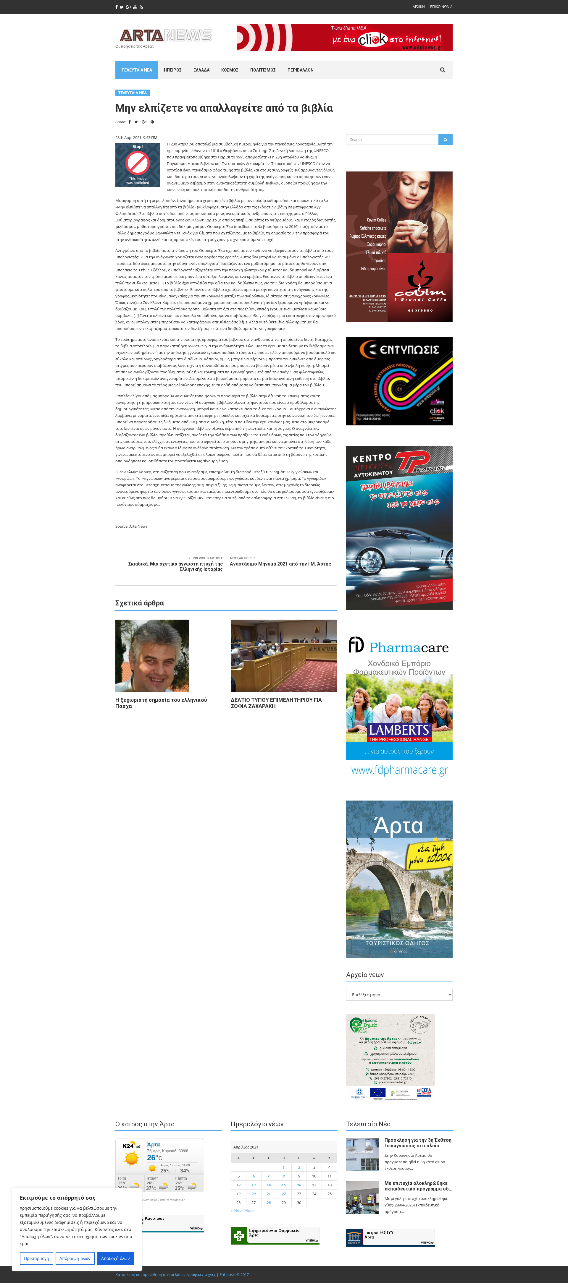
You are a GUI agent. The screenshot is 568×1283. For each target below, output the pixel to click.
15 (284, 1185)
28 (269, 1202)
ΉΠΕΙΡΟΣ (173, 70)
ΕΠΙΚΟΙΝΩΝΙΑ (441, 6)
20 (253, 1193)
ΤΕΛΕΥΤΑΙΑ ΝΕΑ (136, 70)
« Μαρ (236, 1210)
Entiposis (227, 1274)
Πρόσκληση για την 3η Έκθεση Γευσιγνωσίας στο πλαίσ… (418, 1142)
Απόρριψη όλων (75, 1258)
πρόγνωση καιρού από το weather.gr (160, 1199)
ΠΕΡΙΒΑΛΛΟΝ (301, 70)
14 (269, 1185)
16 (299, 1185)
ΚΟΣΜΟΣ (229, 70)
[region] (77, 1229)
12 (238, 1185)
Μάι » (249, 1210)
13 (253, 1185)
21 (269, 1193)
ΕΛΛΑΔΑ (201, 70)
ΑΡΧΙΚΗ (419, 6)
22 (284, 1193)
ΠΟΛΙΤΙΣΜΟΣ (263, 70)
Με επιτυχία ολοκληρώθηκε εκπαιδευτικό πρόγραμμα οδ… (418, 1186)
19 (238, 1193)
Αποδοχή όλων (115, 1258)
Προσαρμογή (36, 1258)
